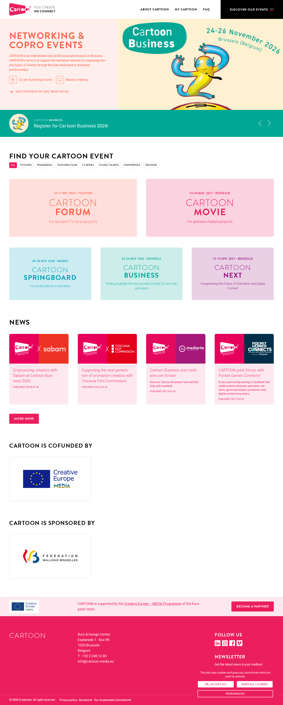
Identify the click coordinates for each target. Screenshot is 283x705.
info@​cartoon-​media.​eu (96, 661)
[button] (252, 9)
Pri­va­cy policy (68, 700)
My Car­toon (186, 9)
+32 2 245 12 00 (94, 656)
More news (24, 418)
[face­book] (232, 643)
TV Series (88, 165)
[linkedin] (217, 643)
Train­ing (151, 165)
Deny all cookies (254, 684)
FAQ (206, 9)
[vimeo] (239, 643)
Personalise (235, 694)
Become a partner (252, 606)
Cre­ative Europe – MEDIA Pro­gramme (152, 604)
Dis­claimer (86, 700)
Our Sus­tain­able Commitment (112, 700)
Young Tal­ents (109, 165)
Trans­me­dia (45, 165)
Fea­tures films (67, 165)
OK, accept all (216, 684)
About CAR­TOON (154, 9)
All (13, 165)
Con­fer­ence (132, 165)
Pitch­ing (26, 165)
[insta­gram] (225, 643)
